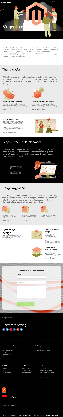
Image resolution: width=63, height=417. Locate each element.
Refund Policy (40, 409)
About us (4, 368)
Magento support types (46, 370)
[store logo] (6, 3)
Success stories (6, 373)
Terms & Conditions (32, 409)
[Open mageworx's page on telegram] (21, 329)
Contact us (42, 368)
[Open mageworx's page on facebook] (3, 329)
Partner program (25, 368)
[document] (31, 415)
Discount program (26, 373)
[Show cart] (61, 3)
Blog (41, 2)
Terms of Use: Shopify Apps (42, 350)
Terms (29, 300)
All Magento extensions (8, 357)
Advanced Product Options (9, 346)
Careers (4, 375)
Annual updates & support (47, 373)
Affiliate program (25, 370)
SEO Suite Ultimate (7, 348)
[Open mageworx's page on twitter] (7, 329)
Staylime (9, 409)
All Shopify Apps (39, 346)
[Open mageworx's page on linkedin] (14, 329)
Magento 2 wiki (44, 377)
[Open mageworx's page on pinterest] (10, 329)
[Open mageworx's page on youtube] (17, 329)
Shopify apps (30, 2)
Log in (48, 2)
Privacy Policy (37, 300)
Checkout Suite (6, 355)
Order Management (7, 350)
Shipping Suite (6, 352)
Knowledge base (44, 375)
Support (53, 2)
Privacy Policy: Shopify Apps (43, 348)
